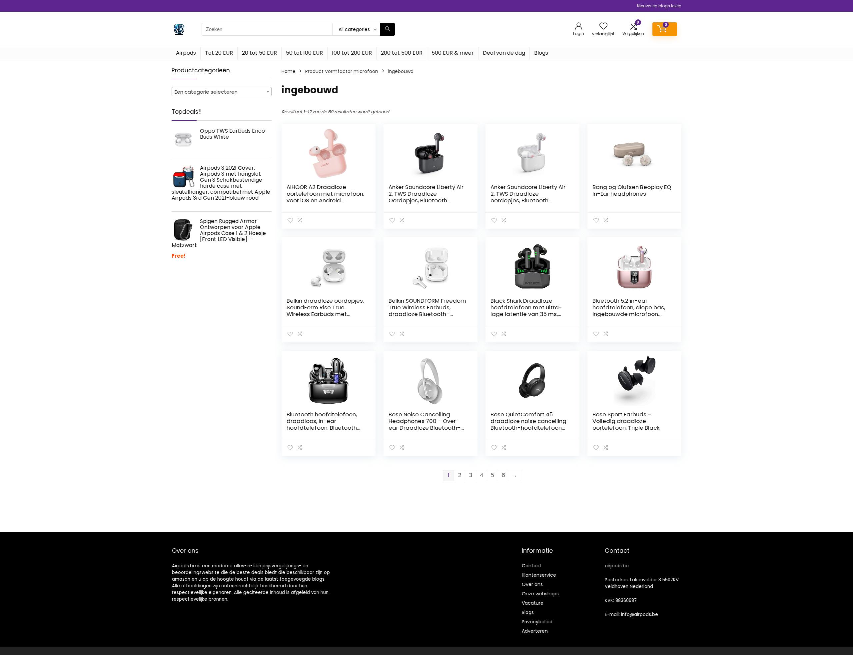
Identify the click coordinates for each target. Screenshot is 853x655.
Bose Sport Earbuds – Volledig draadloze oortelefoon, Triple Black (625, 421)
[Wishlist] (603, 26)
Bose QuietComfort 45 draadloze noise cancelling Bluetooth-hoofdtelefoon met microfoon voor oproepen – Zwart (528, 427)
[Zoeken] (387, 29)
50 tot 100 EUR (304, 53)
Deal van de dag (504, 53)
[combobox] (222, 91)
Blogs (541, 53)
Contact (531, 565)
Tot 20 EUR (219, 53)
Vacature (532, 603)
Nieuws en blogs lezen (659, 6)
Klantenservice (539, 575)
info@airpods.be (639, 614)
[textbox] (221, 92)
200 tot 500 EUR (402, 53)
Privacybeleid (537, 621)
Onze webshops (540, 593)
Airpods (186, 53)
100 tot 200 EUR (352, 53)
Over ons (532, 584)
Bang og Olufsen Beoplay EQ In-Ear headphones (631, 190)
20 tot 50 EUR (259, 53)
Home (289, 71)
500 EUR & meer (452, 53)
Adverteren (535, 631)
